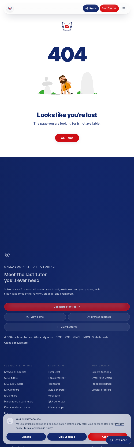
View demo (37, 317)
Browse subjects (101, 317)
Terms (19, 428)
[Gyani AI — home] (9, 8)
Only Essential (67, 436)
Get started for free (65, 306)
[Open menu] (124, 8)
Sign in (94, 8)
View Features (69, 327)
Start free (107, 8)
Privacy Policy (114, 424)
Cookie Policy (35, 428)
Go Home (67, 138)
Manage (26, 436)
